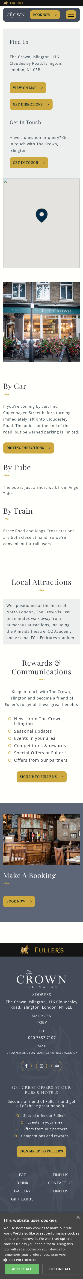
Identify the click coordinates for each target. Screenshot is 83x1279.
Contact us (60, 1182)
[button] (41, 215)
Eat (22, 1174)
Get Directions (28, 104)
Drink (22, 1182)
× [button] (78, 1217)
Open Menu (71, 14)
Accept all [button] (22, 1269)
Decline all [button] (60, 1269)
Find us (60, 1174)
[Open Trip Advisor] (56, 1066)
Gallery (22, 1191)
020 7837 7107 (42, 1038)
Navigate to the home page (15, 15)
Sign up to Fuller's (38, 776)
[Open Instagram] (41, 1066)
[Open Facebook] (26, 1066)
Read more (58, 1255)
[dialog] (41, 1246)
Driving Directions (25, 447)
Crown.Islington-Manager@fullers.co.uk (42, 1053)
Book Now (41, 14)
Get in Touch (26, 162)
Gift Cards (22, 1199)
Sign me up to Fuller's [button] (41, 1151)
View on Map (24, 87)
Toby (42, 1022)
